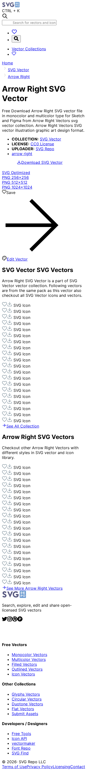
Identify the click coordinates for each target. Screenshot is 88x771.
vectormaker (23, 743)
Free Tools (21, 733)
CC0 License (42, 143)
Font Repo (21, 748)
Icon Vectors (23, 674)
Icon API (19, 738)
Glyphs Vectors (26, 694)
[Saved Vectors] (14, 32)
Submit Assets (25, 713)
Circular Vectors (27, 699)
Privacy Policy (40, 766)
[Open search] (16, 39)
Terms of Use (14, 766)
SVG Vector (50, 139)
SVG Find (20, 753)
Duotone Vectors (27, 703)
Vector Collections (29, 48)
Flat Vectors (23, 708)
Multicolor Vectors (29, 659)
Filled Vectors (24, 664)
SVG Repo (45, 148)
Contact (77, 766)
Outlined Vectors (27, 669)
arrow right (22, 153)
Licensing (61, 766)
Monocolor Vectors (29, 654)
